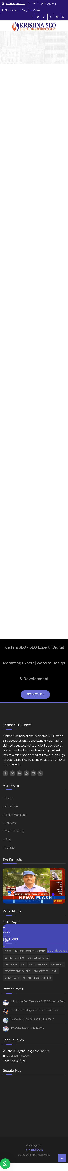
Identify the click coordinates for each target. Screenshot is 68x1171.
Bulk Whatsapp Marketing (30, 951)
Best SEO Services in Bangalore (58, 447)
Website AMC (12, 978)
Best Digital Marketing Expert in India (58, 343)
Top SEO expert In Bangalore (58, 589)
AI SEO (60, 195)
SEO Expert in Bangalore (58, 540)
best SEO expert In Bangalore (58, 419)
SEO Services (41, 971)
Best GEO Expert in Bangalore (27, 1027)
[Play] (4, 927)
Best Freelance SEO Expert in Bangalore (58, 364)
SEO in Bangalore (58, 563)
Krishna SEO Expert (12, 156)
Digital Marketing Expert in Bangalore (58, 462)
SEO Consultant (38, 964)
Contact (10, 847)
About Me (11, 806)
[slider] (6, 936)
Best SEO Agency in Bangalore (58, 382)
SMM (59, 292)
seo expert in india (58, 553)
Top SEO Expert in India (57, 603)
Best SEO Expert (56, 407)
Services (10, 823)
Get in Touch (35, 694)
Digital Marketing (16, 814)
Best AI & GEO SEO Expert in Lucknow (32, 1019)
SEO (59, 242)
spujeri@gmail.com (15, 3)
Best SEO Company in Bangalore (58, 395)
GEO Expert (11, 964)
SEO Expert (57, 964)
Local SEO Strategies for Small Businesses (34, 1010)
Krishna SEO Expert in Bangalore (58, 508)
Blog (8, 839)
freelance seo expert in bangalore (58, 480)
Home (9, 798)
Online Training (14, 831)
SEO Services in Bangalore (58, 575)
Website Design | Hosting (61, 311)
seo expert (58, 520)
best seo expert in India (57, 433)
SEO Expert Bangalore (58, 528)
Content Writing (14, 958)
